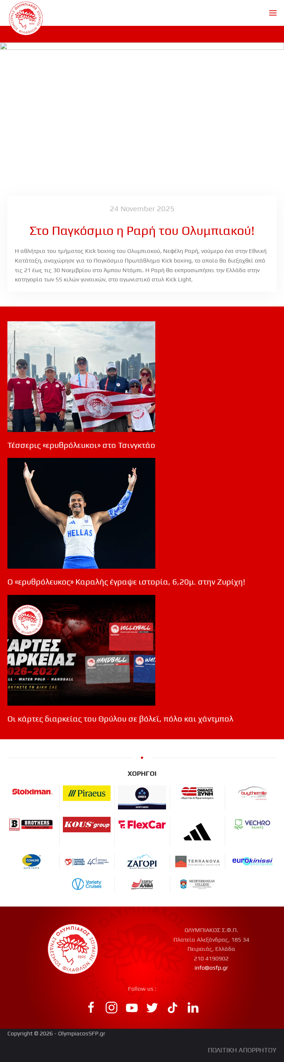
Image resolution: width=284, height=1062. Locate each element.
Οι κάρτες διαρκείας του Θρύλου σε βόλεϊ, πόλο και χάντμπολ (120, 718)
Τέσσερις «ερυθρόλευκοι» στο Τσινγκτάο (81, 445)
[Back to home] (25, 13)
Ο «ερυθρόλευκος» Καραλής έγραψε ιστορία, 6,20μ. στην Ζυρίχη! (126, 581)
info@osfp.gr (211, 967)
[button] (273, 13)
